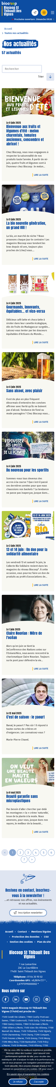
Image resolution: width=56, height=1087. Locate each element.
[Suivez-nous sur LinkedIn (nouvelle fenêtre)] (16, 999)
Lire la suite (42, 174)
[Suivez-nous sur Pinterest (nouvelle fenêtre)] (46, 999)
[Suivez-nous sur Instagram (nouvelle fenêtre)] (36, 999)
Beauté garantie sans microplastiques (23, 798)
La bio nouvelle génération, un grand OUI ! (26, 225)
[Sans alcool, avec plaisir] (28, 367)
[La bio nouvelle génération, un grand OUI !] (28, 200)
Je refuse (18, 1081)
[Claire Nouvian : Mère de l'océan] (28, 610)
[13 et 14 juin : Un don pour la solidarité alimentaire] (28, 526)
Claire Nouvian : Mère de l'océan (24, 635)
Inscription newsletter (30, 912)
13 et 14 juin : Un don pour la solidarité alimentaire (26, 551)
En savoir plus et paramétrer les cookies (28, 1074)
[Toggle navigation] (52, 13)
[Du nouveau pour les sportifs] (28, 447)
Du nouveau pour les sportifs (27, 470)
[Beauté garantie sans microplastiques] (28, 773)
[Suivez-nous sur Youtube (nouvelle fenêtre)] (26, 999)
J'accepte (39, 1081)
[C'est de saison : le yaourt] (28, 693)
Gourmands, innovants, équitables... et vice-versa (25, 309)
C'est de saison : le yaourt (25, 717)
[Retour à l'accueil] (9, 3)
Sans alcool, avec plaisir (24, 391)
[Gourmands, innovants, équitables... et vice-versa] (28, 284)
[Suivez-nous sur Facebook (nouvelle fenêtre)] (5, 999)
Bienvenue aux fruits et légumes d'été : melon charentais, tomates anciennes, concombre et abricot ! (25, 135)
